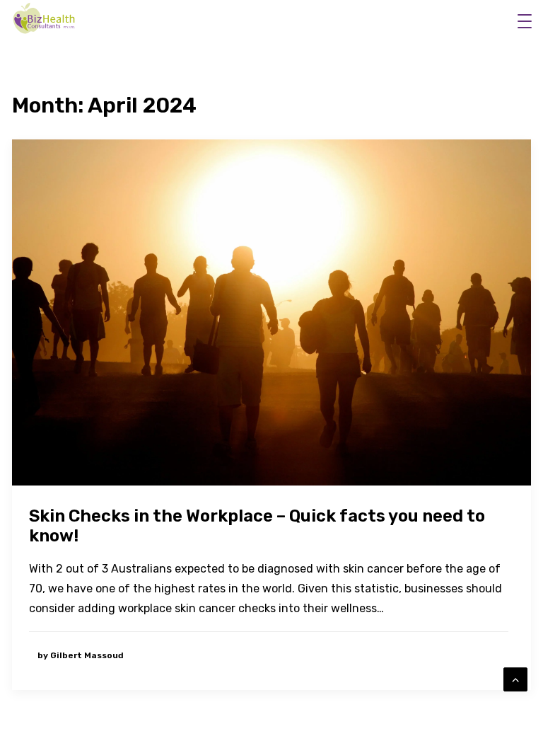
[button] (526, 21)
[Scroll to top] (515, 678)
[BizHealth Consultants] (45, 19)
